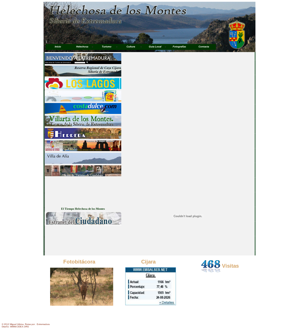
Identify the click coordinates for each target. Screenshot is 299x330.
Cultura (131, 46)
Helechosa (82, 46)
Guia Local (155, 46)
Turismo (106, 46)
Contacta (204, 46)
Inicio (58, 46)
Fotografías (179, 46)
